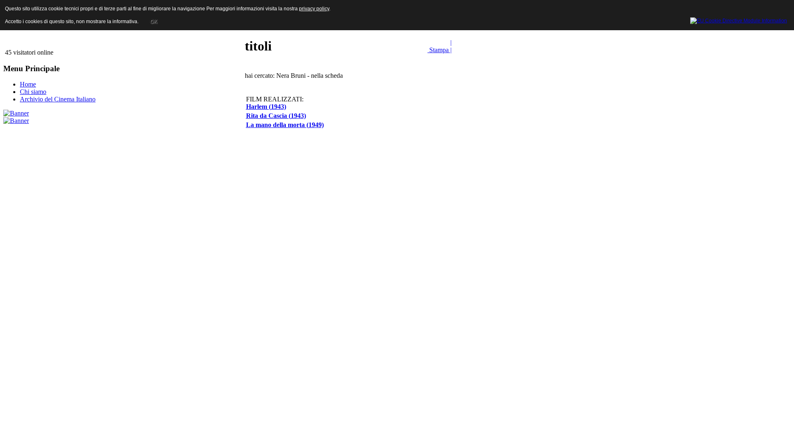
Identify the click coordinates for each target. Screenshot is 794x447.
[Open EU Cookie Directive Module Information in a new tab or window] (738, 19)
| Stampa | (440, 46)
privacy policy (314, 9)
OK (153, 21)
